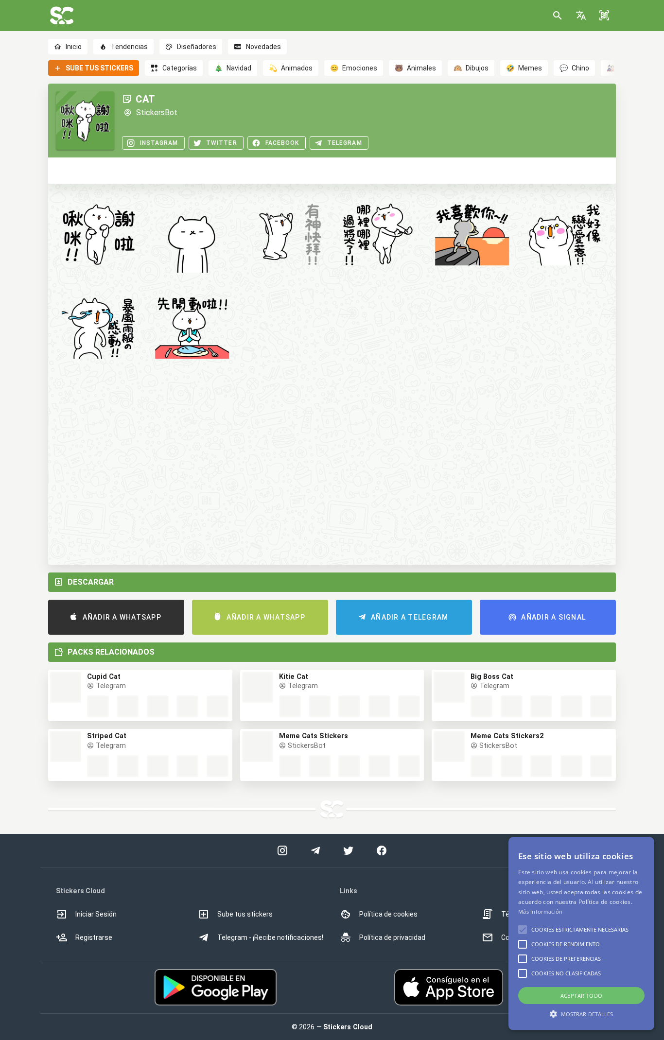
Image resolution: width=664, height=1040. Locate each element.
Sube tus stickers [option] (245, 914)
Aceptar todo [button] (581, 995)
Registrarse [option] (93, 937)
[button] (581, 15)
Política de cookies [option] (388, 914)
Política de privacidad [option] (392, 937)
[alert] (581, 933)
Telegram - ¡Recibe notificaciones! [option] (270, 937)
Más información (540, 911)
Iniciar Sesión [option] (96, 914)
